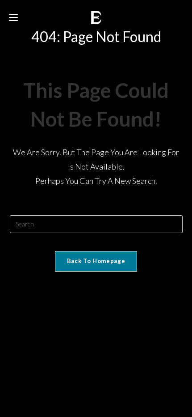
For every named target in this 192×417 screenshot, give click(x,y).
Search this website (96, 209)
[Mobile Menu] (15, 17)
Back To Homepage (96, 260)
